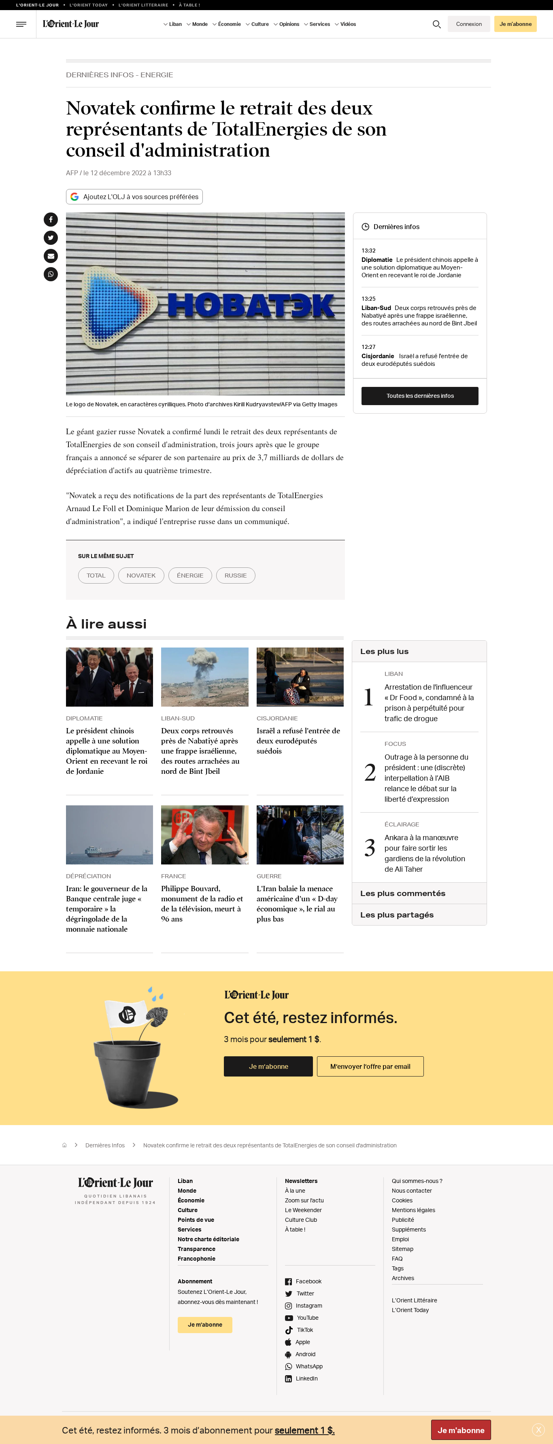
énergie (190, 575)
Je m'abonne (461, 1430)
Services (190, 1229)
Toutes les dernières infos (420, 395)
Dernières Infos (100, 74)
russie (236, 575)
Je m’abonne (268, 1066)
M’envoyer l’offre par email (370, 1066)
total (96, 575)
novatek (141, 575)
